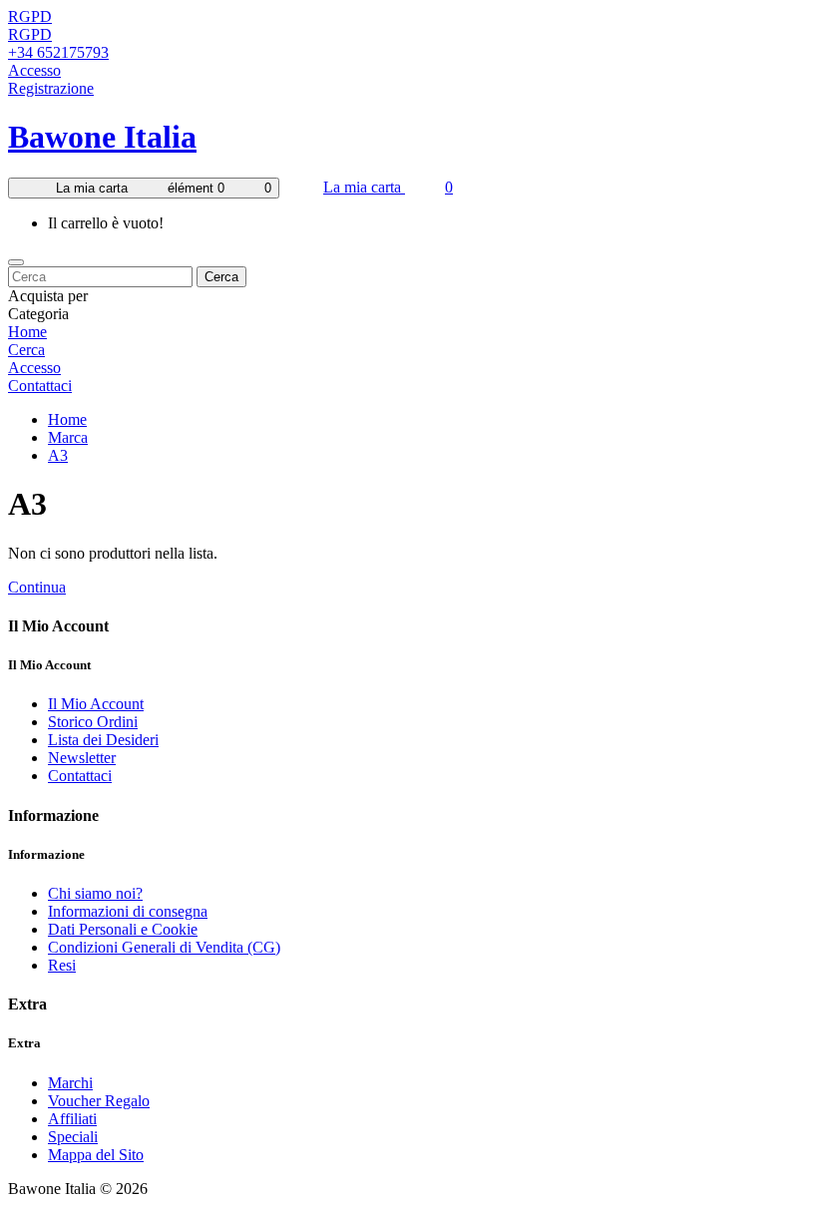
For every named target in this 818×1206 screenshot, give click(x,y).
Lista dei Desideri (103, 739)
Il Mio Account (96, 703)
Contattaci (40, 385)
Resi (62, 965)
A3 (58, 455)
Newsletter (82, 757)
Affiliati (72, 1118)
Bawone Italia (102, 137)
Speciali (73, 1136)
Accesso (34, 70)
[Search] (16, 262)
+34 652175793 (58, 52)
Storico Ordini (93, 721)
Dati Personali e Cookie (123, 929)
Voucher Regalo (99, 1100)
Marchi (70, 1082)
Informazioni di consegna (127, 911)
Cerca (221, 276)
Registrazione (51, 88)
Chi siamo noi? (95, 893)
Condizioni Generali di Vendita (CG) (164, 947)
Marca (68, 437)
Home (27, 331)
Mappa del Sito (96, 1154)
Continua (37, 587)
